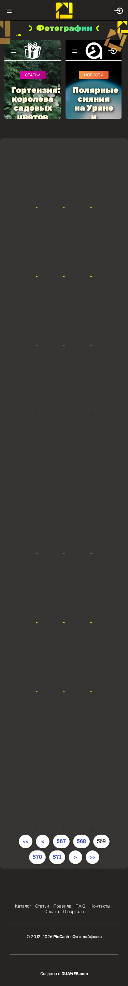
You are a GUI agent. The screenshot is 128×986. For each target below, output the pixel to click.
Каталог (23, 906)
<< (25, 841)
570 (37, 856)
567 (61, 841)
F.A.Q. (80, 906)
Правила (62, 906)
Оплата (51, 911)
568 (81, 841)
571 (57, 856)
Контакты (100, 906)
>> (92, 856)
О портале (73, 911)
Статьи (42, 906)
